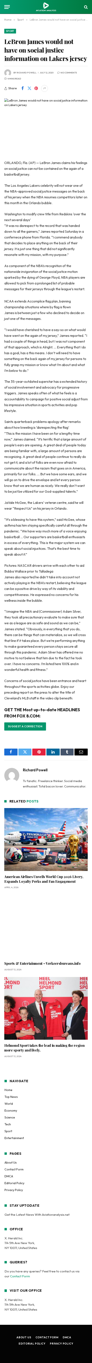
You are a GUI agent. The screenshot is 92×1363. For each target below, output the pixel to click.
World (8, 1104)
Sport (10, 31)
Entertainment (14, 1138)
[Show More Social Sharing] (44, 88)
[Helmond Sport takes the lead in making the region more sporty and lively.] (46, 1008)
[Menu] (7, 7)
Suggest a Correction (25, 726)
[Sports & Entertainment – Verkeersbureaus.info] (46, 926)
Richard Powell (27, 72)
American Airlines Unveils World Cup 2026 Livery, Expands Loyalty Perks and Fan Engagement (43, 879)
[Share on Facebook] (22, 88)
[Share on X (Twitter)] (29, 88)
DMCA (8, 1176)
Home (8, 1090)
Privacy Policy (13, 1190)
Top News (11, 1097)
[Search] (85, 7)
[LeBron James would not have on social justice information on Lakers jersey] (46, 125)
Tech (7, 1124)
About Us (10, 1162)
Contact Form (14, 1169)
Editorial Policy (14, 1183)
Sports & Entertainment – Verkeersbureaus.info (42, 963)
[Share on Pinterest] (36, 88)
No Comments (69, 72)
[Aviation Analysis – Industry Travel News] (46, 7)
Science (9, 1117)
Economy (10, 1110)
